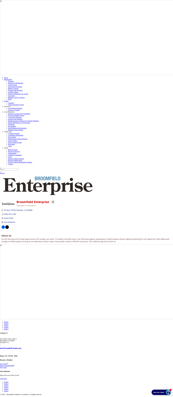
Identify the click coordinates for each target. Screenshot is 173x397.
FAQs (10, 157)
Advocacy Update (14, 110)
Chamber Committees (15, 155)
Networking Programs (15, 87)
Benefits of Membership (15, 83)
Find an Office (12, 141)
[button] (161, 392)
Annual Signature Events (16, 105)
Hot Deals (11, 124)
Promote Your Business (15, 90)
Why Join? (3, 367)
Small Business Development (17, 128)
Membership (8, 79)
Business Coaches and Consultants (19, 114)
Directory (11, 81)
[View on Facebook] (3, 228)
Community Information (15, 135)
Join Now (3, 364)
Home (6, 78)
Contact (10, 164)
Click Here (3, 379)
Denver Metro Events (15, 142)
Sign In (2, 173)
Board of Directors (14, 151)
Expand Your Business (15, 119)
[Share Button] (53, 202)
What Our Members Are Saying (18, 94)
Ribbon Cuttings (13, 88)
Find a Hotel (12, 137)
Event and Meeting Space (16, 115)
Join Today (11, 96)
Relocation (11, 144)
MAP (10, 99)
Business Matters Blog (15, 160)
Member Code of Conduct (16, 97)
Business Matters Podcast (16, 159)
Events (6, 101)
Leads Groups (12, 85)
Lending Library (13, 92)
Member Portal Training (15, 130)
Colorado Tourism (14, 133)
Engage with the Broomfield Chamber (20, 162)
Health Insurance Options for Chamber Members (23, 121)
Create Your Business (15, 117)
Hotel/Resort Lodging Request (17, 139)
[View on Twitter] (7, 228)
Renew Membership (6, 366)
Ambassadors (12, 153)
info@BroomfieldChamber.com (10, 348)
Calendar (11, 103)
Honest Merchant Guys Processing (19, 123)
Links (10, 146)
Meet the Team (12, 150)
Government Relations (15, 108)
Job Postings (12, 126)
